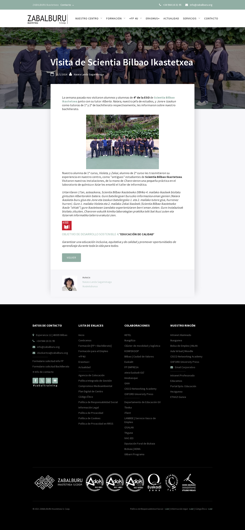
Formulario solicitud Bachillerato (51, 366)
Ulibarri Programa (134, 454)
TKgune (128, 433)
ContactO (211, 18)
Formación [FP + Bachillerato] (95, 345)
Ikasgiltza (129, 340)
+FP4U (82, 356)
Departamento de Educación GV (142, 402)
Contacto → (67, 5)
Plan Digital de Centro (90, 391)
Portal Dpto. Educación (183, 386)
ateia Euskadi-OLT (134, 372)
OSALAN (129, 427)
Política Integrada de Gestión (95, 380)
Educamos (176, 381)
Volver (71, 257)
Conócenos (84, 340)
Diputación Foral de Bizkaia (139, 443)
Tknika (128, 407)
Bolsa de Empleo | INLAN (184, 345)
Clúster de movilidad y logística (142, 345)
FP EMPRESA (131, 367)
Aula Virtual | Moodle (181, 351)
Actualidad (84, 367)
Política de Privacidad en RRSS (95, 423)
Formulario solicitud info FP (48, 361)
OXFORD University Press (138, 394)
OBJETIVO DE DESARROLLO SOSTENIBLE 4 (90, 234)
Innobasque (131, 378)
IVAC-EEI (128, 438)
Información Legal (88, 407)
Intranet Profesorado (182, 375)
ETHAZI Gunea (178, 397)
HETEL (127, 335)
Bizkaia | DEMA (132, 449)
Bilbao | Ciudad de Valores (139, 356)
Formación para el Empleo (93, 351)
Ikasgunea (176, 340)
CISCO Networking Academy (140, 388)
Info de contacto (43, 372)
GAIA (127, 383)
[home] (47, 17)
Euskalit (128, 362)
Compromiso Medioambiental (95, 386)
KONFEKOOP (131, 351)
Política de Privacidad (90, 413)
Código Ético (85, 396)
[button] (88, 18)
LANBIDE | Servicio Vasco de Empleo (140, 420)
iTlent (127, 413)
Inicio (81, 335)
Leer (167, 508)
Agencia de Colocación (91, 375)
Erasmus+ (84, 362)
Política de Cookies (89, 418)
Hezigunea (176, 391)
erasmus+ (153, 18)
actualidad (171, 18)
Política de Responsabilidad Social (98, 402)
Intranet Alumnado (180, 335)
